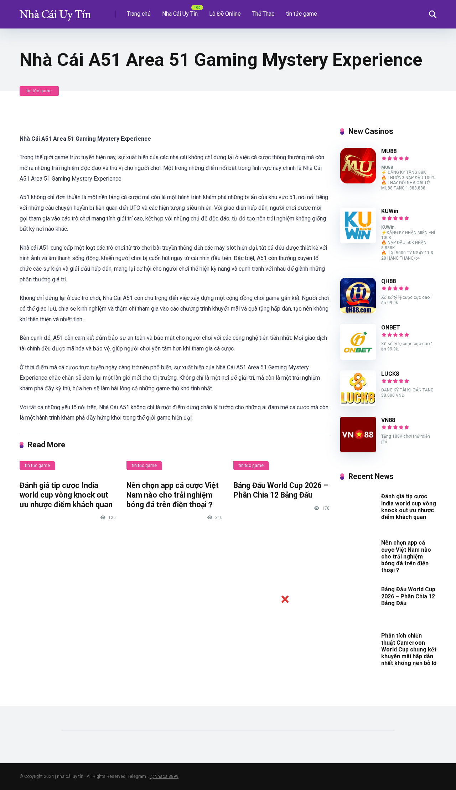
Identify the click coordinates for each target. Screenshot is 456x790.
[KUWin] (358, 241)
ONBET (390, 327)
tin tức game (301, 13)
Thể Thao (263, 13)
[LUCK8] (358, 404)
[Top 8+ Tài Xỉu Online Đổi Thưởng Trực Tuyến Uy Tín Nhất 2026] (55, 11)
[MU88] (358, 181)
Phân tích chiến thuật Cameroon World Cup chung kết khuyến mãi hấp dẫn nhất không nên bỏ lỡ (408, 649)
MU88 (389, 151)
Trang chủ (139, 13)
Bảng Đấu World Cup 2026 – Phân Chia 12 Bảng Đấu (280, 490)
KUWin (389, 211)
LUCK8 (390, 373)
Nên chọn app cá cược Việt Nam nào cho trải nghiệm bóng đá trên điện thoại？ (172, 495)
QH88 (388, 281)
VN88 (388, 420)
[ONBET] (358, 357)
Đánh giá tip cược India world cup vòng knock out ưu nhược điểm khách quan (66, 495)
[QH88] (358, 311)
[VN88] (358, 450)
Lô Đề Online (225, 13)
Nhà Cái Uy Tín (180, 13)
